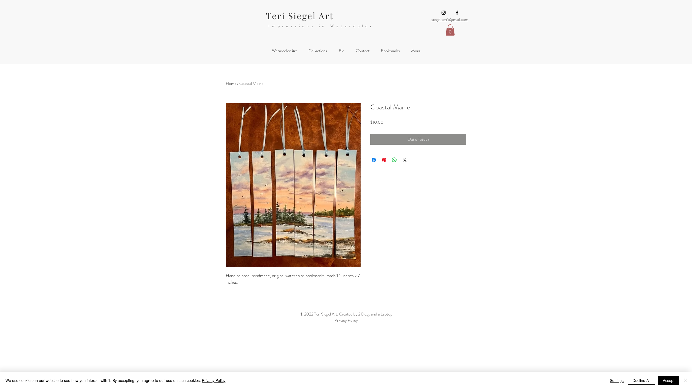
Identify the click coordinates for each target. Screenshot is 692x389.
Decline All (641, 380)
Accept (668, 380)
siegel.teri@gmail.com (449, 19)
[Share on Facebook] (374, 160)
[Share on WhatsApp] (394, 160)
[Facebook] (457, 12)
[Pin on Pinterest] (384, 160)
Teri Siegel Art (300, 15)
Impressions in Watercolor (321, 26)
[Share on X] (404, 160)
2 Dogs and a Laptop (375, 314)
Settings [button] (617, 380)
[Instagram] (443, 12)
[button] (450, 30)
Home (231, 83)
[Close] (685, 380)
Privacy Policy (213, 380)
